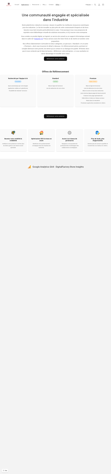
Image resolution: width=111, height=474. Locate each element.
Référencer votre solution (55, 58)
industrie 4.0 (38, 39)
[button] (25, 5)
